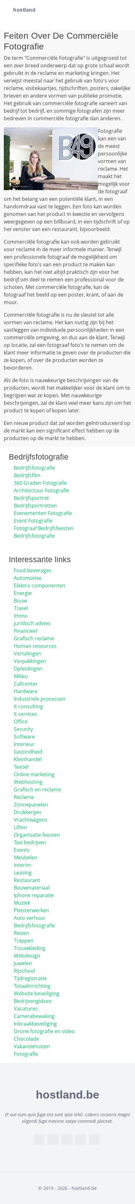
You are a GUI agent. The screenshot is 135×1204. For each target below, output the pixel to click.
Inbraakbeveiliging (35, 1023)
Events (22, 849)
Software (24, 736)
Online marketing (34, 774)
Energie (23, 593)
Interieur (24, 744)
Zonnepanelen (31, 804)
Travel (21, 608)
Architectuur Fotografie (41, 490)
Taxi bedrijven (30, 842)
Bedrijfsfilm (27, 475)
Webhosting (28, 781)
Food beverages (32, 570)
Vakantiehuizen (32, 1046)
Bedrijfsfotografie (34, 467)
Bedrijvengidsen (33, 1001)
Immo (21, 615)
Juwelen (23, 963)
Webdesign (27, 955)
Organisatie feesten (37, 834)
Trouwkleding (30, 948)
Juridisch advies (32, 623)
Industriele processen (39, 698)
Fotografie (26, 1053)
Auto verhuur (30, 917)
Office (21, 721)
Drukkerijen (27, 812)
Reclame (24, 797)
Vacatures (26, 1008)
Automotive (27, 577)
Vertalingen (27, 653)
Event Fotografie (33, 520)
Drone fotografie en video (44, 1031)
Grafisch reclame (34, 638)
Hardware (25, 691)
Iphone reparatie (34, 895)
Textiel (21, 766)
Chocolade (26, 1038)
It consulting (28, 706)
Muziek (22, 902)
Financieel (25, 630)
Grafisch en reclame (37, 789)
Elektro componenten (39, 585)
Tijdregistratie (30, 978)
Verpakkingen (30, 661)
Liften (20, 827)
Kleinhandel (28, 759)
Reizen (21, 933)
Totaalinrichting (32, 985)
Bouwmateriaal (32, 887)
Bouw (20, 600)
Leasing (23, 872)
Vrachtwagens (30, 819)
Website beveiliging (36, 993)
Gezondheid (28, 751)
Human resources (35, 645)
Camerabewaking (34, 1016)
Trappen (24, 940)
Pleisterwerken (31, 910)
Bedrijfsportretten (35, 505)
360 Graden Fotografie (40, 482)
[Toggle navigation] (122, 10)
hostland (24, 10)
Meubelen (25, 857)
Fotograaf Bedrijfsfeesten (43, 528)
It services (25, 713)
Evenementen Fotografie (43, 513)
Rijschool (24, 970)
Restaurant (27, 880)
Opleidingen (28, 668)
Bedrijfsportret (31, 498)
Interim (22, 865)
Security (23, 729)
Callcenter (26, 683)
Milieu (21, 676)
